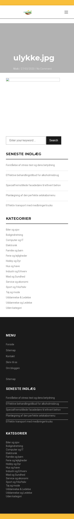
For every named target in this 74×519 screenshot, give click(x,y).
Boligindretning (14, 234)
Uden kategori (14, 307)
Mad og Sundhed (15, 276)
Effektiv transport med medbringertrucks (29, 205)
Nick (16, 68)
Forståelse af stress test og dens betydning (30, 165)
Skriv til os (11, 362)
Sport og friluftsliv (16, 287)
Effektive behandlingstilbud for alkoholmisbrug (32, 175)
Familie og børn (14, 250)
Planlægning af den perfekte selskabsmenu (30, 195)
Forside (10, 344)
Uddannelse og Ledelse (19, 302)
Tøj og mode (13, 292)
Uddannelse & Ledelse (18, 297)
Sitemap (11, 350)
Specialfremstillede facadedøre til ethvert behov (33, 185)
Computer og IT (15, 240)
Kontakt (10, 356)
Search (53, 140)
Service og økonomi (17, 281)
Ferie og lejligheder (16, 255)
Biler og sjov (12, 229)
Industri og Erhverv (16, 271)
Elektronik (11, 245)
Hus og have (13, 266)
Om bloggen (13, 368)
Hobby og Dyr (13, 261)
